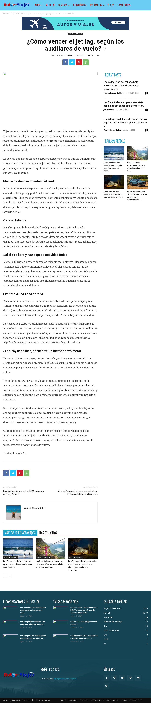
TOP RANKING (96, 5)
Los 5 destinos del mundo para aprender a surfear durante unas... (33, 610)
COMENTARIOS (124, 5)
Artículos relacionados (20, 533)
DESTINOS (62, 5)
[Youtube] (106, 686)
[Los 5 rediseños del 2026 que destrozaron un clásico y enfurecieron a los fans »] (137, 182)
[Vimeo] (130, 678)
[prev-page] (5, 576)
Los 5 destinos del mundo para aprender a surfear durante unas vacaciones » (17, 564)
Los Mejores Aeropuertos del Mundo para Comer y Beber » (23, 493)
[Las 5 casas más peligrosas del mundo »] (60, 625)
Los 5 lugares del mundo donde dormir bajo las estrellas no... (113, 194)
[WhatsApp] (86, 62)
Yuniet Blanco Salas (63, 56)
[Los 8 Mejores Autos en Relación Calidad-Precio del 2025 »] (60, 639)
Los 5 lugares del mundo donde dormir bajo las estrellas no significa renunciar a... (125, 123)
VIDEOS (110, 5)
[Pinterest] (79, 62)
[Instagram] (114, 678)
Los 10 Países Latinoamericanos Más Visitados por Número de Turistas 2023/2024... (83, 610)
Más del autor (48, 533)
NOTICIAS (50, 5)
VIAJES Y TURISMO (17, 13)
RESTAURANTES (79, 5)
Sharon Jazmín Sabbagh (114, 93)
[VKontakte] (138, 678)
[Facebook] (65, 62)
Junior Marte (109, 110)
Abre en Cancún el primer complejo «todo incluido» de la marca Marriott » (77, 493)
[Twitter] (72, 62)
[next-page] (10, 576)
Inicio (5, 13)
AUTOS (37, 5)
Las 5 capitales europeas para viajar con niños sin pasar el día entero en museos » (49, 564)
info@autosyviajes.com (65, 678)
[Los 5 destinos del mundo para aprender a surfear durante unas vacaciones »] (18, 548)
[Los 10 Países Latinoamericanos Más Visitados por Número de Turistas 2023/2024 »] (60, 611)
